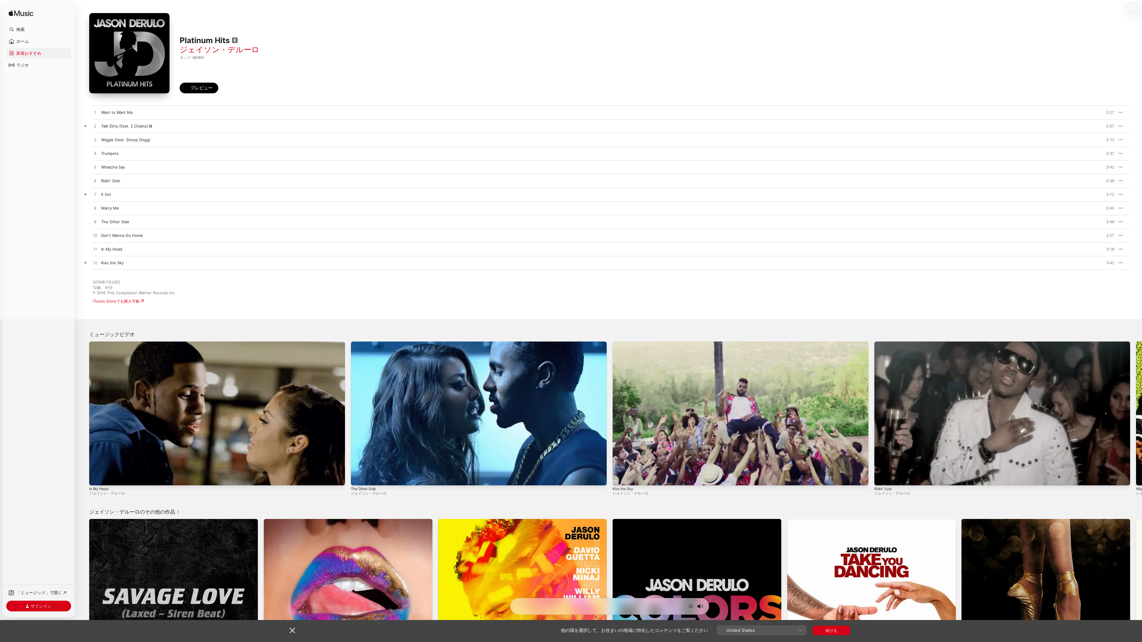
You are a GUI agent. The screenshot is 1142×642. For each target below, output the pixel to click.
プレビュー (1106, 112)
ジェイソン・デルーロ (219, 49)
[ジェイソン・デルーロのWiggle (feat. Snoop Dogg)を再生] (95, 140)
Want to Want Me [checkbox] (117, 112)
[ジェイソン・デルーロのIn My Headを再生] (95, 249)
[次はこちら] (690, 606)
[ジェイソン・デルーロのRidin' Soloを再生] (95, 181)
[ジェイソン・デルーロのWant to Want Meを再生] (95, 112)
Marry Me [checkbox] (110, 208)
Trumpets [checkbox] (110, 153)
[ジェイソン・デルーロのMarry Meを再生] (95, 208)
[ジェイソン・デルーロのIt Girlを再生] (95, 194)
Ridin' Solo (883, 489)
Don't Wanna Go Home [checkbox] (122, 235)
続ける (831, 630)
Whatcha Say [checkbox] (113, 167)
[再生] (96, 477)
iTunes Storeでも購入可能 (116, 301)
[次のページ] (1136, 413)
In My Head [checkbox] (111, 249)
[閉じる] (292, 630)
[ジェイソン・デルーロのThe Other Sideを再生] (95, 222)
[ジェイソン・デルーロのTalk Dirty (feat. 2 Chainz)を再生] (95, 126)
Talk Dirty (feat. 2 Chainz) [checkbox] (124, 126)
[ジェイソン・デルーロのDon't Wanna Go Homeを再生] (95, 235)
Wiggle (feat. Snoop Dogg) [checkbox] (125, 139)
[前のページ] (83, 413)
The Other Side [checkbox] (115, 221)
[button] (39, 29)
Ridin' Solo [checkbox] (110, 180)
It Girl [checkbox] (106, 194)
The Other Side (363, 489)
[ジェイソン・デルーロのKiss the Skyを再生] (95, 263)
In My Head (98, 489)
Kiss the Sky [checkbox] (112, 262)
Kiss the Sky (623, 489)
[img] (21, 13)
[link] (134, 512)
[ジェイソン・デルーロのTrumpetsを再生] (95, 153)
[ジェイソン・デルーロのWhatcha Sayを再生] (95, 167)
